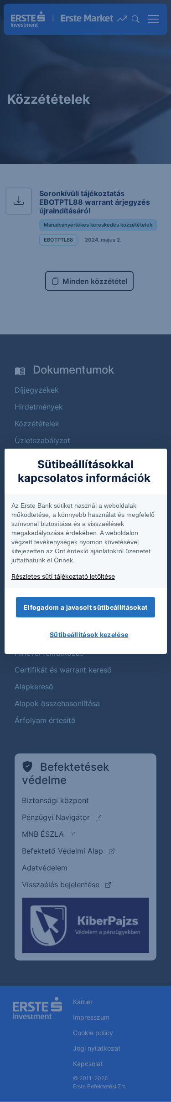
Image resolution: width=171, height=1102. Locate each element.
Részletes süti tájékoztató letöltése (63, 576)
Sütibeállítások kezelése (89, 634)
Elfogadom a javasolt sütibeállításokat (85, 607)
